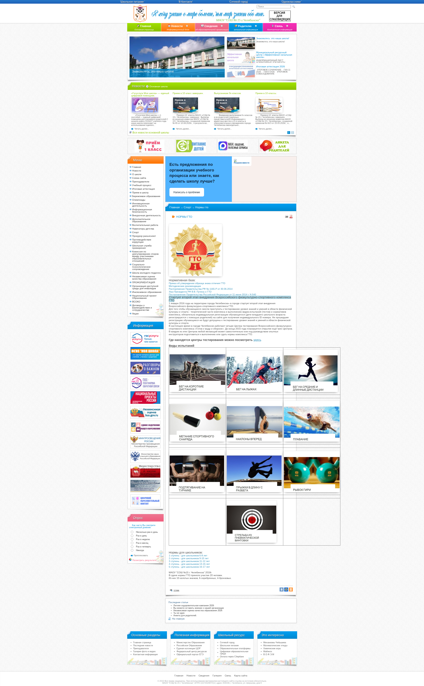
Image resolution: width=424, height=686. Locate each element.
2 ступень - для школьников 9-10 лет (189, 558)
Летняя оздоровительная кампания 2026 (193, 605)
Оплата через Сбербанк (232, 656)
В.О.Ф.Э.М (268, 654)
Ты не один (179, 613)
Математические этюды (275, 645)
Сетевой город (227, 642)
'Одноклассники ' (291, 1)
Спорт (187, 207)
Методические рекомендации (185, 286)
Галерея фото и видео (144, 651)
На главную (178, 618)
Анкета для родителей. (185, 615)
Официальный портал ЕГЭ (190, 654)
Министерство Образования (191, 642)
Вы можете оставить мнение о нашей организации (198, 608)
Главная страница (142, 642)
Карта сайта (240, 675)
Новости (178, 28)
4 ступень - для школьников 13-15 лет (189, 564)
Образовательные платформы (235, 648)
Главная (144, 28)
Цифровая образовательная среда (234, 652)
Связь (279, 28)
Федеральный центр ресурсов (192, 651)
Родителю (246, 28)
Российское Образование (189, 645)
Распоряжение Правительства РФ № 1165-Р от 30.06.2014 (201, 289)
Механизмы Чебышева (274, 642)
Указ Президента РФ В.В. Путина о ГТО (190, 291)
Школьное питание (229, 645)
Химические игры (272, 648)
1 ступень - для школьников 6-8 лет (188, 555)
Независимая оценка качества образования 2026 (197, 610)
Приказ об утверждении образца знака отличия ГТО (197, 283)
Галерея (217, 675)
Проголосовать (141, 555)
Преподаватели (141, 648)
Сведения (212, 28)
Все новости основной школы (150, 132)
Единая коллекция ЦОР (189, 648)
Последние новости (143, 645)
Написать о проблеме (186, 192)
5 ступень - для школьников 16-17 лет (189, 566)
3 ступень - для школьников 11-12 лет (189, 561)
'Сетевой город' (238, 1)
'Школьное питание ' (132, 1)
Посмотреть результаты (144, 560)
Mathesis (267, 651)
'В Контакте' (185, 1)
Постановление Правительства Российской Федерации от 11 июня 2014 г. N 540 (213, 294)
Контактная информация (145, 654)
